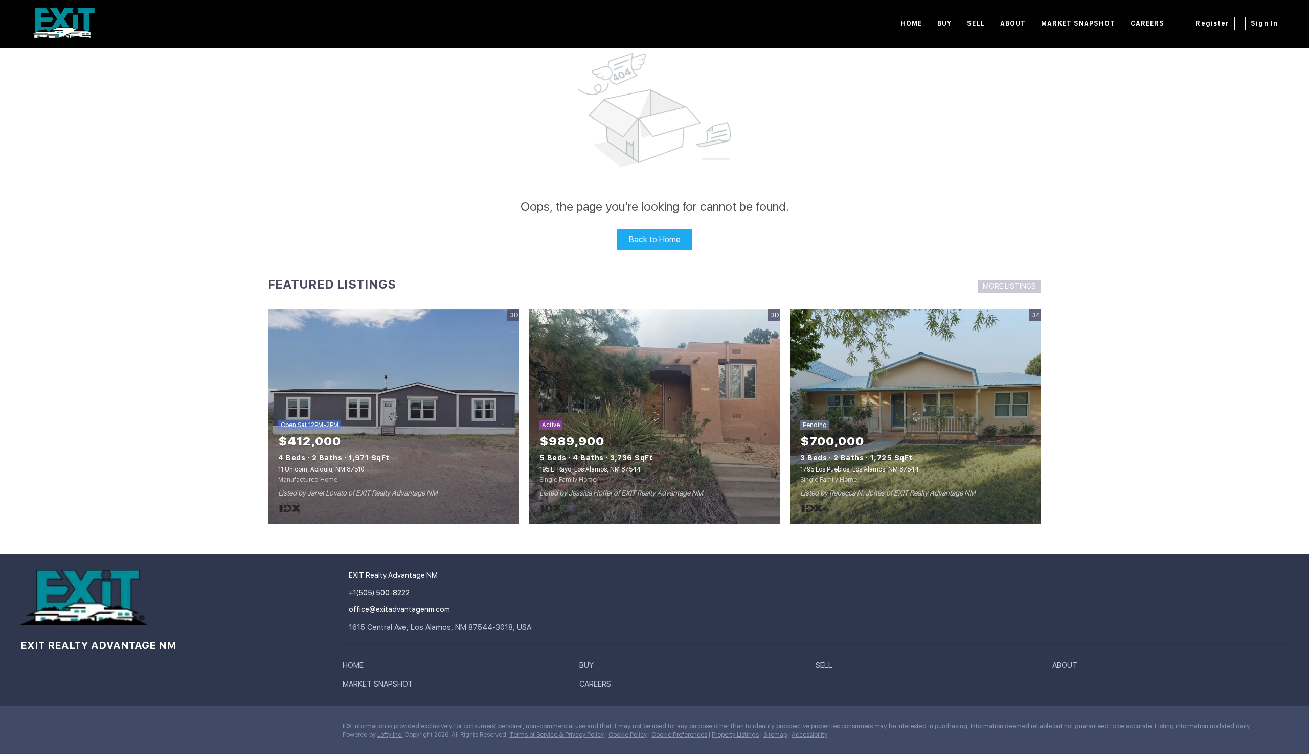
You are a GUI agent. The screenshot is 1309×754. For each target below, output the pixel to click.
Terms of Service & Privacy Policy (556, 734)
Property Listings (735, 734)
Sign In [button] (1264, 23)
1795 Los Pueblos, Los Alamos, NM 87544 (859, 469)
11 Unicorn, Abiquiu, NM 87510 (321, 469)
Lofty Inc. (390, 734)
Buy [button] (944, 23)
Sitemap (775, 734)
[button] (356, 667)
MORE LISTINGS (1009, 286)
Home (911, 23)
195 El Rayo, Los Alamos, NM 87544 (590, 469)
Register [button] (1212, 23)
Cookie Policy (627, 734)
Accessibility (809, 734)
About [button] (1013, 23)
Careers (1148, 23)
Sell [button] (975, 23)
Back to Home (655, 239)
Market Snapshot (1078, 23)
